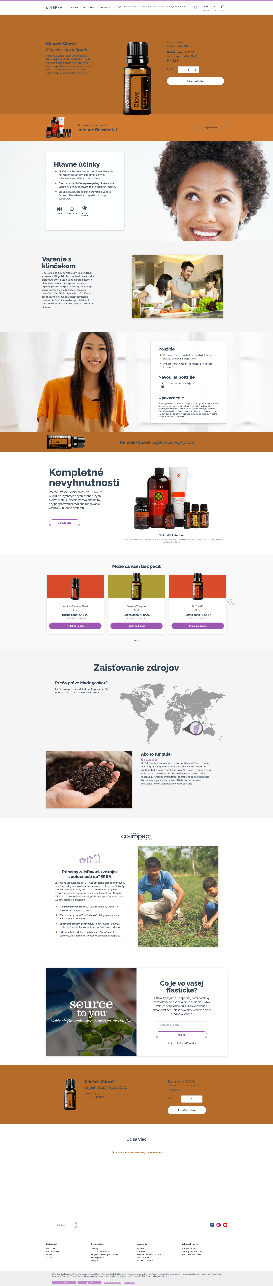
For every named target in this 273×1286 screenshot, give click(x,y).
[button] (135, 640)
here (168, 1276)
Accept (64, 1282)
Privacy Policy (129, 1283)
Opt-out (89, 1282)
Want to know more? (112, 1283)
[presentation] (231, 602)
